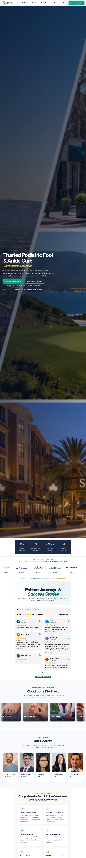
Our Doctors (25, 3)
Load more (43, 673)
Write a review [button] (63, 614)
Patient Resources (46, 3)
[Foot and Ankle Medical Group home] (8, 3)
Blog (64, 3)
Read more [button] (19, 648)
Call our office (36, 578)
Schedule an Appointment (13, 281)
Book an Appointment (77, 3)
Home (18, 3)
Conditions (35, 3)
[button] (28, 609)
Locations (56, 3)
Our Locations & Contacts (34, 281)
